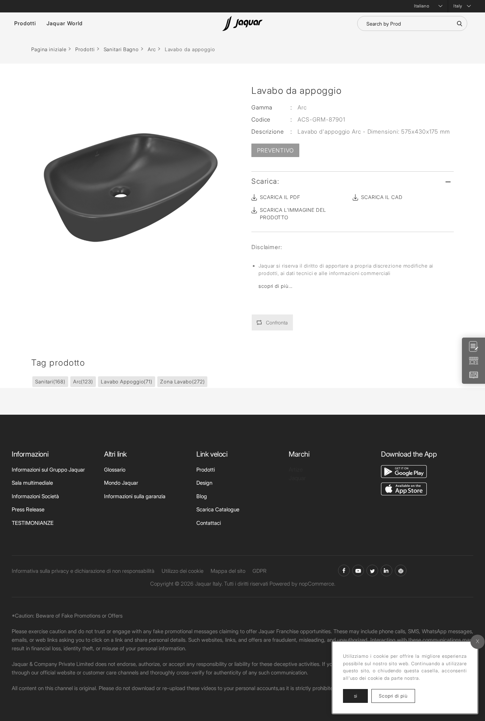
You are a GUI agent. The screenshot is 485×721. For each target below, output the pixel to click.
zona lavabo (182, 381)
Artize (296, 469)
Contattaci (208, 523)
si (355, 696)
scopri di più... (275, 286)
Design (204, 482)
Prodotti (25, 23)
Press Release (28, 509)
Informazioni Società (35, 496)
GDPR (259, 570)
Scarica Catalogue (217, 509)
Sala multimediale (32, 482)
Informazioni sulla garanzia (134, 496)
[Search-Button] (459, 23)
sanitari (50, 381)
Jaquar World (65, 23)
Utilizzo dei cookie (182, 570)
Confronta (277, 322)
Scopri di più (397, 696)
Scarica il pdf (280, 197)
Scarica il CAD (382, 197)
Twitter (372, 570)
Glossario (114, 469)
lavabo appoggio (126, 381)
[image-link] (404, 471)
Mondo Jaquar (121, 482)
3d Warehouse (401, 570)
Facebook (344, 570)
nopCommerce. (317, 583)
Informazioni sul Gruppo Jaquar (48, 469)
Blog (201, 496)
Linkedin (386, 570)
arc (83, 381)
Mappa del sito (228, 570)
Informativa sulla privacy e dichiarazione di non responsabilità (83, 570)
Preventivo (275, 150)
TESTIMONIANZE (33, 523)
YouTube (358, 570)
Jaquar (297, 477)
